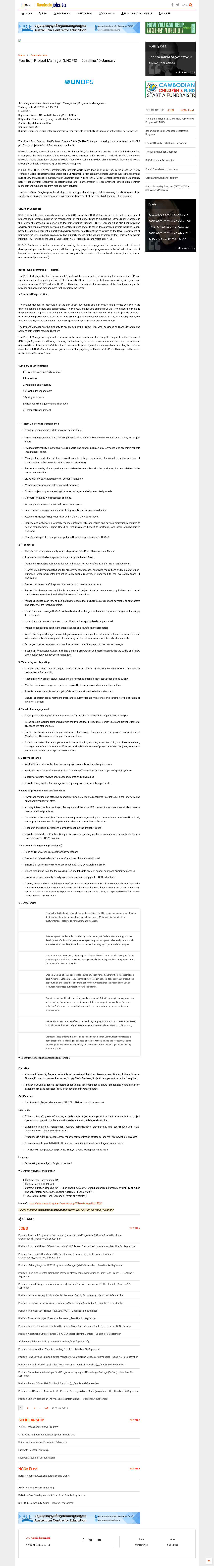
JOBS (23, 1228)
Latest (28, 13)
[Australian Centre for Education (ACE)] (79, 33)
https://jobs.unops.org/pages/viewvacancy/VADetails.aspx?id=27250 (65, 1203)
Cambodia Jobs (39, 55)
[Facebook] (172, 5)
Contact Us (108, 13)
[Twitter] (177, 5)
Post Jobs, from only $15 (138, 13)
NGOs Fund (86, 13)
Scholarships (141, 1545)
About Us (166, 13)
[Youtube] (99, 1540)
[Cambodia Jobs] (51, 6)
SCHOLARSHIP (31, 1420)
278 (46, 1408)
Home (21, 55)
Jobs (44, 13)
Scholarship (63, 13)
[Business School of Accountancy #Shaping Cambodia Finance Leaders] (79, 41)
